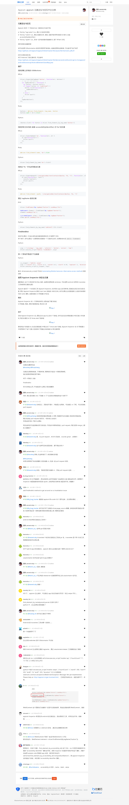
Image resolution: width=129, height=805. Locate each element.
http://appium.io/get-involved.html (46, 677)
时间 (80, 356)
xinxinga (45, 13)
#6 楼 (25, 454)
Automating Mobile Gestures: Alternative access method (62, 271)
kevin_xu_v (32, 529)
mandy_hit (27, 590)
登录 (111, 2)
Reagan (25, 666)
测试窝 (63, 794)
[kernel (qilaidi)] (20, 629)
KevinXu (26, 516)
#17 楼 (25, 567)
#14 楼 (25, 537)
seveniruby (31, 405)
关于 (22, 788)
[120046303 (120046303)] (20, 655)
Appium (22, 10)
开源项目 (53, 2)
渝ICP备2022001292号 (38, 800)
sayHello (26, 637)
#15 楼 (25, 576)
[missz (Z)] (20, 686)
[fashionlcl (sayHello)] (20, 637)
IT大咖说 (75, 794)
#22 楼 (25, 614)
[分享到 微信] (104, 45)
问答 (33, 2)
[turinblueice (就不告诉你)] (20, 745)
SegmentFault (55, 794)
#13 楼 (25, 529)
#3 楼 (25, 416)
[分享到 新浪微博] (100, 45)
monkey (26, 367)
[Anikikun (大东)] (20, 488)
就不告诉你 (26, 745)
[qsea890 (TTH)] (20, 734)
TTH (24, 733)
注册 (106, 2)
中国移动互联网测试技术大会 (39, 788)
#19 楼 (25, 584)
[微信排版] (84, 337)
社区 (28, 2)
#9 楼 (25, 499)
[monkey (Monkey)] (20, 434)
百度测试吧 (69, 794)
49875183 (26, 725)
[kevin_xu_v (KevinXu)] (20, 517)
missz (30, 728)
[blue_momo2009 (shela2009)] (20, 620)
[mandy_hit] (20, 590)
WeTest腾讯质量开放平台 (34, 794)
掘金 (48, 794)
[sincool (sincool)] (20, 714)
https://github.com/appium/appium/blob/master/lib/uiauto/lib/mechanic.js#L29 (46, 51)
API (59, 788)
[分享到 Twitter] (98, 45)
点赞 (84, 356)
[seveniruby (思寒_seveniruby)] (84, 10)
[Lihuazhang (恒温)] (20, 402)
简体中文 (23, 796)
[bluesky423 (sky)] (20, 646)
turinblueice (34, 767)
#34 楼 (25, 767)
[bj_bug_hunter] (20, 476)
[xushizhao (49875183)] (20, 725)
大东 (24, 487)
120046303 (27, 655)
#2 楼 (25, 437)
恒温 (24, 401)
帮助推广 (63, 788)
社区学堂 (46, 2)
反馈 (49, 788)
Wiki (65, 2)
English (35, 796)
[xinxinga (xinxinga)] (20, 764)
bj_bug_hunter (28, 476)
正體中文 (29, 796)
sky (24, 646)
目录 (83, 24)
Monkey (26, 433)
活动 (60, 2)
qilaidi (25, 628)
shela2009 (26, 619)
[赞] (84, 362)
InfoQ (44, 794)
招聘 (38, 2)
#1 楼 (25, 405)
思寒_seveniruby (23, 13)
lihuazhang (34, 367)
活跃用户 (27, 788)
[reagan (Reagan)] (20, 667)
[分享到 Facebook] (102, 45)
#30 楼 (25, 728)
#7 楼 (25, 470)
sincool (25, 713)
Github (54, 788)
